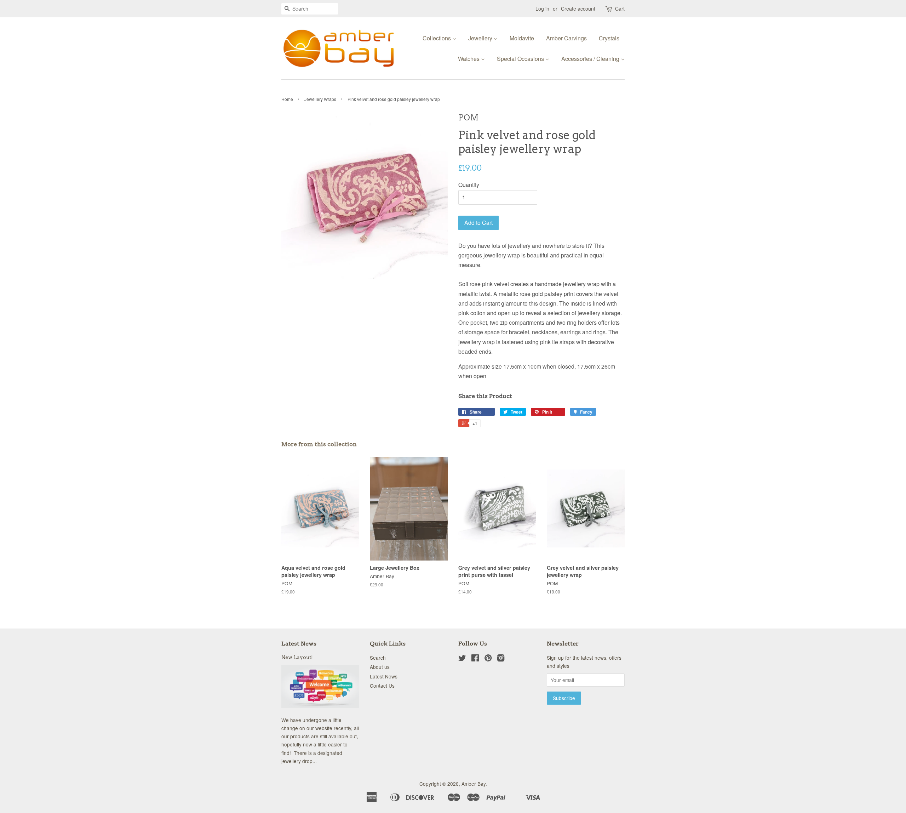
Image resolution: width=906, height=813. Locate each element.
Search (378, 657)
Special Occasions (521, 59)
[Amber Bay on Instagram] (501, 659)
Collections (437, 38)
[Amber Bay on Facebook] (475, 659)
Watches (469, 59)
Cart (620, 8)
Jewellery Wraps (320, 99)
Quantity (468, 185)
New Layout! (297, 657)
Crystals (609, 38)
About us (380, 666)
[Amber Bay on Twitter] (462, 659)
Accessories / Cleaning (591, 59)
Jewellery (481, 38)
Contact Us (382, 685)
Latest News (298, 643)
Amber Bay (473, 783)
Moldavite (522, 38)
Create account (578, 8)
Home (287, 99)
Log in (542, 8)
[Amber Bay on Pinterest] (488, 659)
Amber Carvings (566, 38)
